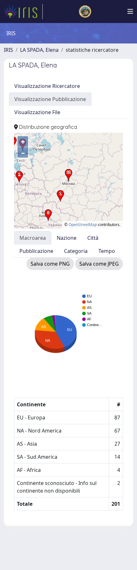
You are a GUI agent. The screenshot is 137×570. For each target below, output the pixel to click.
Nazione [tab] (66, 237)
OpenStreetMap (82, 224)
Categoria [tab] (76, 250)
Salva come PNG (50, 263)
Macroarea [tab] (32, 237)
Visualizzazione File (37, 112)
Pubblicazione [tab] (36, 250)
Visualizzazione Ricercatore (47, 86)
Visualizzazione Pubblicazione (50, 99)
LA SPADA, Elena (39, 49)
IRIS (8, 49)
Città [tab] (92, 237)
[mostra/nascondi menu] (130, 11)
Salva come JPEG (99, 263)
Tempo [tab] (106, 250)
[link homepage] (23, 11)
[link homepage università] (85, 11)
